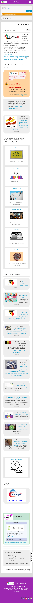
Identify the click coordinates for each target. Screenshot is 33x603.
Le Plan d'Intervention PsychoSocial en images (21, 385)
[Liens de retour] (32, 558)
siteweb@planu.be (22, 95)
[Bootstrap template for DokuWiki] (21, 598)
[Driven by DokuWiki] (31, 598)
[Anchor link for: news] (10, 484)
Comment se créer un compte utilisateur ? (15, 56)
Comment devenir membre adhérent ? (14, 58)
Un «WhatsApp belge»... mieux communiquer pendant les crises (23, 427)
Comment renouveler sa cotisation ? (13, 59)
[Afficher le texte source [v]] (32, 553)
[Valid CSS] (28, 598)
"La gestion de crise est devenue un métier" (17, 398)
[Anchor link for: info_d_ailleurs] (21, 274)
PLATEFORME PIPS (24, 296)
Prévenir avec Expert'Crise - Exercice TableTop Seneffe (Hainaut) (20, 442)
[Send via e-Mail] (23, 24)
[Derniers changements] (21, 24)
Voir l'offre (11, 536)
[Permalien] (28, 24)
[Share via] (19, 24)
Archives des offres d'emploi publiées (15, 542)
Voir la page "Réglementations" (15, 107)
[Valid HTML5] (26, 598)
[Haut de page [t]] (32, 561)
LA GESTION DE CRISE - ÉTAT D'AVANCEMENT (17, 351)
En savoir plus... (8, 54)
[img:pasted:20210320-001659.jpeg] (8, 516)
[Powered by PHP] (24, 598)
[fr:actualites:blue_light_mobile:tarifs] (16, 495)
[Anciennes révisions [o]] (32, 556)
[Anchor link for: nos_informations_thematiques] (19, 141)
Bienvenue (7, 8)
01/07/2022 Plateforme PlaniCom (21, 413)
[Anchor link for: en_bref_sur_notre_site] (9, 67)
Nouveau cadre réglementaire (23, 283)
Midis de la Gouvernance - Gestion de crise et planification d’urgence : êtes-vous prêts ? (20, 124)
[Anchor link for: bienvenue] (17, 30)
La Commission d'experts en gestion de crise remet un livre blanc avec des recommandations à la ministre (17, 330)
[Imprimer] (26, 24)
